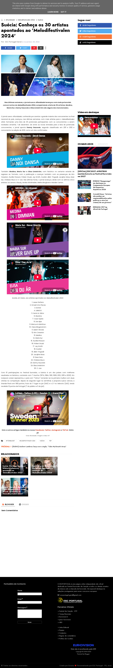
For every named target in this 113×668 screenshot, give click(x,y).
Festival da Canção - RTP (68, 611)
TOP (50, 441)
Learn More (53, 12)
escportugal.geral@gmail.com (70, 595)
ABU (60, 622)
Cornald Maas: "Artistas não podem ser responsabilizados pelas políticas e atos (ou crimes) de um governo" (102, 198)
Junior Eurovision (65, 619)
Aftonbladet (10, 20)
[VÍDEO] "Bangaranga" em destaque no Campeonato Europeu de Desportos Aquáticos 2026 (102, 185)
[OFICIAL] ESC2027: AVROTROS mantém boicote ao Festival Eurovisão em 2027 (95, 174)
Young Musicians (65, 614)
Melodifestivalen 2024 (26, 20)
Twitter (48, 430)
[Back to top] (107, 663)
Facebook (39, 430)
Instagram (56, 430)
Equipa (61, 630)
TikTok (65, 430)
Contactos (62, 633)
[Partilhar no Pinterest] (34, 48)
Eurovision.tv (63, 617)
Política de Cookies (66, 638)
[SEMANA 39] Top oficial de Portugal (100, 208)
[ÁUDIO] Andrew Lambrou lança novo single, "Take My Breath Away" (39, 446)
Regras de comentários (67, 636)
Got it (63, 12)
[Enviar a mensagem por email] (40, 48)
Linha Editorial (64, 627)
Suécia (40, 20)
